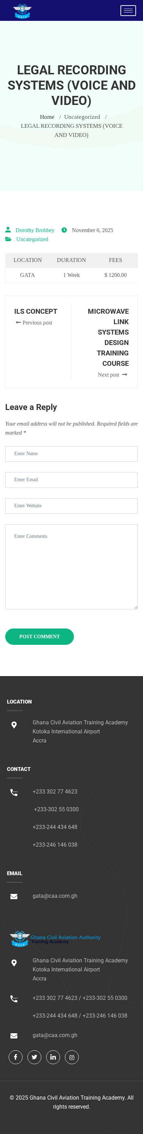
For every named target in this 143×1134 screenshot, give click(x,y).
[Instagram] (72, 1057)
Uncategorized (32, 239)
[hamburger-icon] (128, 10)
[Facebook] (16, 1057)
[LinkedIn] (53, 1057)
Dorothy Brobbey (35, 230)
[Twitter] (34, 1057)
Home (47, 117)
